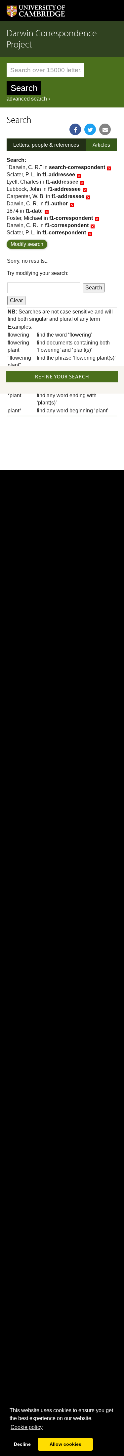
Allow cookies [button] (65, 1444)
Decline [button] (22, 1444)
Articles (101, 145)
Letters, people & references (46, 145)
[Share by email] (105, 129)
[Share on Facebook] (75, 129)
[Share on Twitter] (90, 129)
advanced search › (28, 99)
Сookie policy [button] (27, 1427)
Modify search (27, 244)
